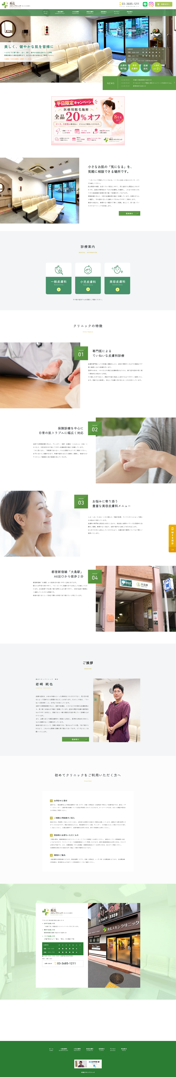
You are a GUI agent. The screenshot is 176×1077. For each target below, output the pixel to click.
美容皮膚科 (90, 12)
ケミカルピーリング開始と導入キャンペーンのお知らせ (149, 83)
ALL (170, 83)
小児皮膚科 (75, 12)
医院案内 (104, 12)
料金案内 (130, 12)
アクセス (117, 12)
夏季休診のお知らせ (139, 86)
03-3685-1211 (66, 963)
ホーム (45, 12)
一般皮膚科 (60, 12)
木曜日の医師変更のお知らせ (142, 80)
